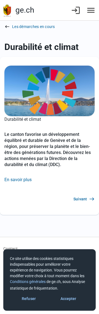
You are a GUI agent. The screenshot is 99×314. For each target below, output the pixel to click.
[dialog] (49, 280)
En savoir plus (18, 179)
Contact (10, 248)
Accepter (68, 298)
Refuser (29, 298)
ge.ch (24, 10)
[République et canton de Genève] (7, 10)
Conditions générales (28, 281)
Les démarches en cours (33, 26)
